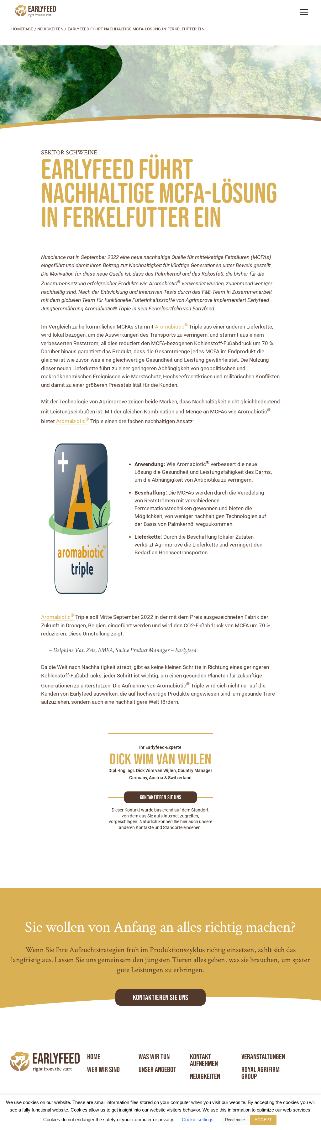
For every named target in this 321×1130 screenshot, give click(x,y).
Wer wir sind (103, 1069)
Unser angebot (157, 1069)
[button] (304, 12)
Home (93, 1056)
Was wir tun (154, 1056)
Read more (235, 1119)
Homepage (22, 29)
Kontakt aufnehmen (204, 1060)
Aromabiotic (171, 327)
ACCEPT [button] (263, 1119)
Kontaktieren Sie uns (160, 997)
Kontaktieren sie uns (160, 797)
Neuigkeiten (50, 29)
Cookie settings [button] (197, 1119)
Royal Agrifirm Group (260, 1073)
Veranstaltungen (263, 1056)
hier (183, 821)
